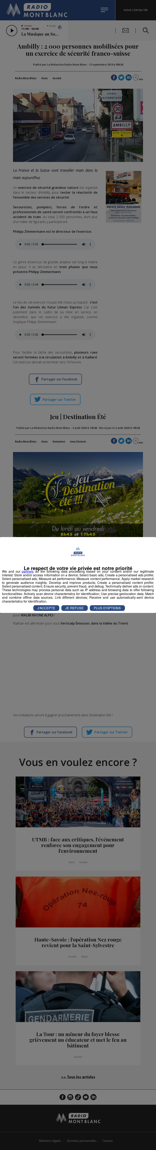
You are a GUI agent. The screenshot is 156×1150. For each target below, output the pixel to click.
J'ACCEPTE (46, 608)
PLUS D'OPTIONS (107, 608)
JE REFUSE (74, 608)
